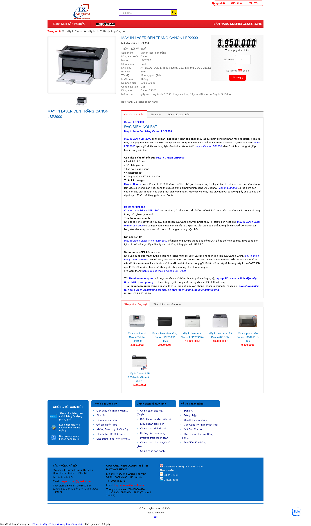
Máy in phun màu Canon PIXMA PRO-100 (247, 337)
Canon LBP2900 (134, 122)
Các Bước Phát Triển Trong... (113, 438)
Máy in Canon (74, 31)
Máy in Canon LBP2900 (137, 138)
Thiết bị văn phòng (110, 31)
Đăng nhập (190, 415)
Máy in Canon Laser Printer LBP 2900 (145, 240)
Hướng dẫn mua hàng (152, 433)
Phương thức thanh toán (154, 437)
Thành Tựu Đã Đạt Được (110, 434)
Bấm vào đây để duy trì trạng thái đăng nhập (57, 524)
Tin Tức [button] (254, 3)
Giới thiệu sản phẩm (195, 420)
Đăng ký (188, 410)
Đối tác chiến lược (106, 424)
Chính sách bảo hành (152, 450)
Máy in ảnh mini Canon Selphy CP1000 (137, 337)
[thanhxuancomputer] (82, 5)
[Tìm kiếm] (174, 12)
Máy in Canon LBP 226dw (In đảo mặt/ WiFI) (139, 377)
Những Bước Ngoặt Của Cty (112, 429)
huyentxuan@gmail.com (76, 481)
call (155, 516)
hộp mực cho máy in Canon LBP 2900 (164, 270)
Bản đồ (100, 415)
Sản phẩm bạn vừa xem (167, 304)
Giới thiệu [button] (237, 3)
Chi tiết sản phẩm (134, 114)
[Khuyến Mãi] (105, 24)
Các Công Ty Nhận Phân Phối (201, 424)
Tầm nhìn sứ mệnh (107, 420)
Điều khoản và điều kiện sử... (156, 419)
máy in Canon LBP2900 (208, 146)
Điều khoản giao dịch (152, 423)
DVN (167, 508)
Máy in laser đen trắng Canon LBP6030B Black (164, 337)
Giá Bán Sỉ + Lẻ (193, 429)
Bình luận (156, 114)
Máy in (91, 31)
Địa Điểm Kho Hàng (195, 442)
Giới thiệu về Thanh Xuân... (112, 410)
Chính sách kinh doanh (153, 428)
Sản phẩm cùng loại (135, 304)
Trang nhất (218, 3)
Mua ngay (237, 77)
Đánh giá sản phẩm (179, 114)
